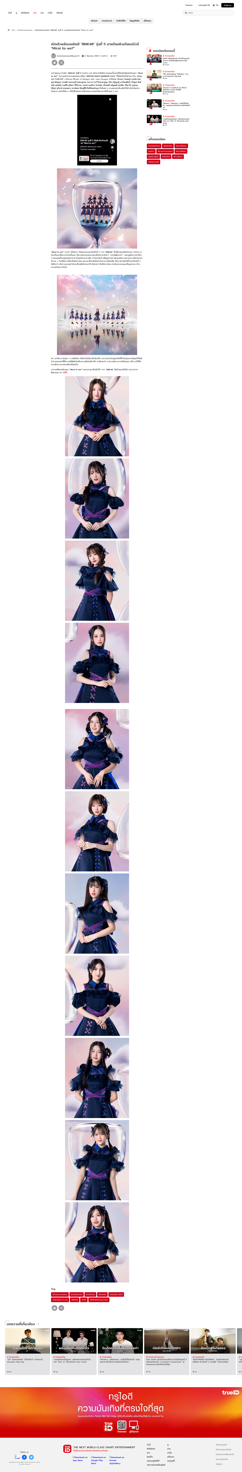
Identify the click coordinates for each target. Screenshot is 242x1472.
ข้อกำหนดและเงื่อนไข (223, 1449)
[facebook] (24, 1457)
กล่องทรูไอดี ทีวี (204, 5)
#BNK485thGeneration (99, 1299)
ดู (16, 12)
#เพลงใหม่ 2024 (116, 1294)
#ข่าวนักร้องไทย (76, 1294)
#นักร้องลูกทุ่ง (153, 156)
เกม (42, 12)
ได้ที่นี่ (65, 372)
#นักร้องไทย (90, 1294)
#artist (151, 151)
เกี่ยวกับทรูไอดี (221, 1444)
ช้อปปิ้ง (150, 1456)
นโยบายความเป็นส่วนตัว (225, 1454)
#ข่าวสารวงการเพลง (60, 1294)
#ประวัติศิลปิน (181, 151)
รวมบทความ (107, 20)
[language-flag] (214, 5)
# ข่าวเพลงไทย (169, 55)
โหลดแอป (189, 5)
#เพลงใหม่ (102, 1294)
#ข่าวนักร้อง (178, 156)
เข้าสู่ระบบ (227, 5)
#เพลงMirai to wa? (60, 1299)
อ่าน (35, 12)
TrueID (15, 5)
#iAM (84, 1299)
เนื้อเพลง (147, 20)
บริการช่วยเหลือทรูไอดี (156, 1464)
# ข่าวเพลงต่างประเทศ (155, 1356)
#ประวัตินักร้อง (181, 146)
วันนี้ (10, 12)
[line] (17, 1457)
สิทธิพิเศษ (25, 12)
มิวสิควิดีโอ (121, 20)
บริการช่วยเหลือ (222, 1459)
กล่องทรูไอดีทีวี (153, 1460)
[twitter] (31, 1457)
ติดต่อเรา (219, 1464)
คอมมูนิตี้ (171, 1460)
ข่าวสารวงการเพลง (24, 30)
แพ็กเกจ (170, 1456)
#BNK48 (74, 1299)
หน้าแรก (94, 20)
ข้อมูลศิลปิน (135, 20)
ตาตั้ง (50, 12)
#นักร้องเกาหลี (153, 162)
